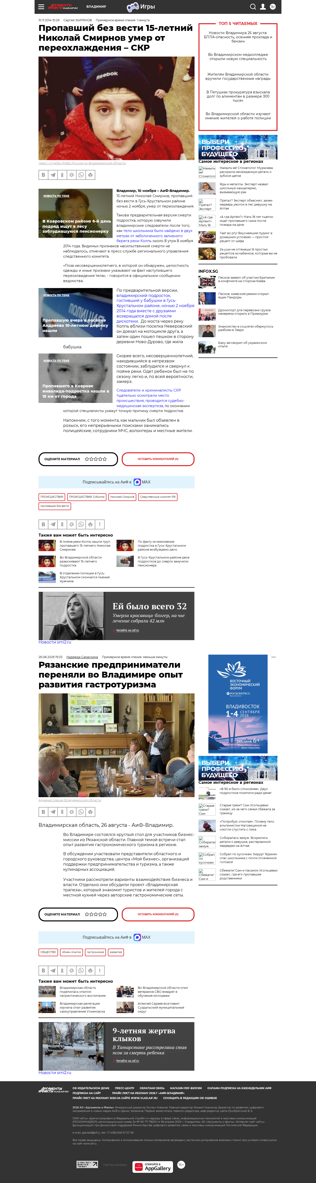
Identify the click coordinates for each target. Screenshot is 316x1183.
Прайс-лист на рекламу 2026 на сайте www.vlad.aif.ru (115, 1098)
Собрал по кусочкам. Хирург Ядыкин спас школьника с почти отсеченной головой (248, 858)
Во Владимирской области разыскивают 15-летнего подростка (81, 561)
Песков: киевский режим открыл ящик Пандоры (243, 295)
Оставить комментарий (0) (158, 459)
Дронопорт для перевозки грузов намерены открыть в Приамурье (244, 312)
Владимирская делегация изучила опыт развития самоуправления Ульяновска (82, 1007)
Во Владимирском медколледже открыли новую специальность (238, 57)
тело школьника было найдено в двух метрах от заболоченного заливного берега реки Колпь (154, 235)
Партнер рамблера (115, 1164)
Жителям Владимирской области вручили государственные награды (238, 76)
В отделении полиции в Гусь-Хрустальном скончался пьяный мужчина (85, 577)
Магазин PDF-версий (186, 1088)
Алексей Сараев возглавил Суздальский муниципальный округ (161, 1007)
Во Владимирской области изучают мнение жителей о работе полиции (238, 116)
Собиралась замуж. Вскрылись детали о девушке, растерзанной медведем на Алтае (245, 842)
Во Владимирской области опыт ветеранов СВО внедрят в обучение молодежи (163, 991)
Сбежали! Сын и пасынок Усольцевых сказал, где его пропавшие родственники (248, 874)
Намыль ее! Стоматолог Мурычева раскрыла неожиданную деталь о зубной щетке (246, 172)
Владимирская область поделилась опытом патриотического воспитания (83, 991)
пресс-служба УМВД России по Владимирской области (82, 163)
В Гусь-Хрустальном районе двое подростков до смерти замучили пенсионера (163, 561)
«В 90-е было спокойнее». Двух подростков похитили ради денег (246, 791)
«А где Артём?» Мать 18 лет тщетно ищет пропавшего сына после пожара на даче (246, 221)
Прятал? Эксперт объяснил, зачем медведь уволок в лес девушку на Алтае (246, 204)
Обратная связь (152, 1088)
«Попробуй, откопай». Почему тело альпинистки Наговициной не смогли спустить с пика (247, 825)
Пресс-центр (124, 1088)
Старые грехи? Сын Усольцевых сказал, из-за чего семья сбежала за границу (247, 809)
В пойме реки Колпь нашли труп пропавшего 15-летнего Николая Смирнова (85, 545)
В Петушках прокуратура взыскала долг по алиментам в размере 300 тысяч (238, 96)
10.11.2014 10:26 (49, 20)
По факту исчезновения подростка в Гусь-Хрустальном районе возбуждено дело (162, 545)
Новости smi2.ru (55, 642)
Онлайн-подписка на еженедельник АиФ (239, 1088)
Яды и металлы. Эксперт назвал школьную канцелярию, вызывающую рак (244, 188)
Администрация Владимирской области (70, 800)
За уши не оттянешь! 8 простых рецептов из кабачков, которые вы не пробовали (248, 253)
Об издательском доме (91, 1088)
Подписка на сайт (87, 1093)
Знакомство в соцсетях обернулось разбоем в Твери (245, 328)
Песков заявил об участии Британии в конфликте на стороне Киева (246, 279)
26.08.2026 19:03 (50, 657)
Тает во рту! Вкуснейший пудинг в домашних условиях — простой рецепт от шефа (246, 237)
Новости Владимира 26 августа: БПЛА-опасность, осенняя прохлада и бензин (238, 37)
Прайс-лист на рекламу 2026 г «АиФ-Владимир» (148, 1093)
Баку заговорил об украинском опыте (242, 344)
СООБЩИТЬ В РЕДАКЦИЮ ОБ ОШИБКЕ (190, 1098)
